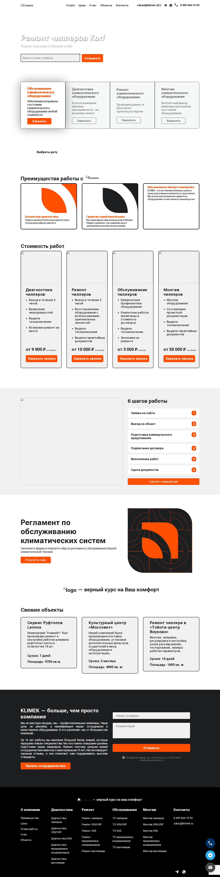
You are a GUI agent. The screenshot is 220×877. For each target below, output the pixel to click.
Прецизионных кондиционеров (113, 33)
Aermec (145, 13)
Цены (82, 5)
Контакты (122, 5)
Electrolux (167, 32)
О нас (92, 5)
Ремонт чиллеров (92, 818)
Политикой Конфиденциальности (160, 759)
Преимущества (30, 818)
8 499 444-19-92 (183, 818)
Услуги (70, 5)
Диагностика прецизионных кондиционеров (60, 848)
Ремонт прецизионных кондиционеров (91, 841)
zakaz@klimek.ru (183, 823)
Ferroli (165, 39)
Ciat (163, 19)
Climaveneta (148, 26)
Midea (144, 69)
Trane (164, 89)
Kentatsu (187, 49)
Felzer (144, 39)
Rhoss (185, 69)
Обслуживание (76, 27)
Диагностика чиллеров (58, 820)
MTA (164, 69)
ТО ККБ (116, 830)
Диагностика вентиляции (58, 860)
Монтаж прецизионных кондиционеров (152, 841)
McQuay (145, 62)
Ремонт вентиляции (93, 851)
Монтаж (71, 33)
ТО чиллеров (119, 818)
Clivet (164, 26)
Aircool (165, 13)
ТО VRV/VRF (119, 824)
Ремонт (71, 20)
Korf (142, 56)
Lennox (165, 56)
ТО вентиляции (121, 847)
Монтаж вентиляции (155, 851)
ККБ (94, 27)
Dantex (144, 32)
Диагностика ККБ (61, 838)
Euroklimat (188, 32)
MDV (164, 62)
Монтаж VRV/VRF (153, 824)
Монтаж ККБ (150, 830)
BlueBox (186, 13)
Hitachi (165, 49)
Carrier (144, 19)
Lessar (185, 56)
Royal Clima (185, 80)
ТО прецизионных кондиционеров (122, 839)
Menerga (187, 62)
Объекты (106, 5)
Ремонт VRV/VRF (92, 824)
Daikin (185, 26)
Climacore (188, 19)
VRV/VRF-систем (103, 20)
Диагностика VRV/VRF (58, 830)
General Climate (186, 41)
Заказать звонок (42, 359)
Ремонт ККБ (89, 830)
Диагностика (74, 13)
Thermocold (148, 89)
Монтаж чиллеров (153, 818)
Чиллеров (98, 13)
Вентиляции (100, 40)
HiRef (143, 49)
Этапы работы (29, 829)
